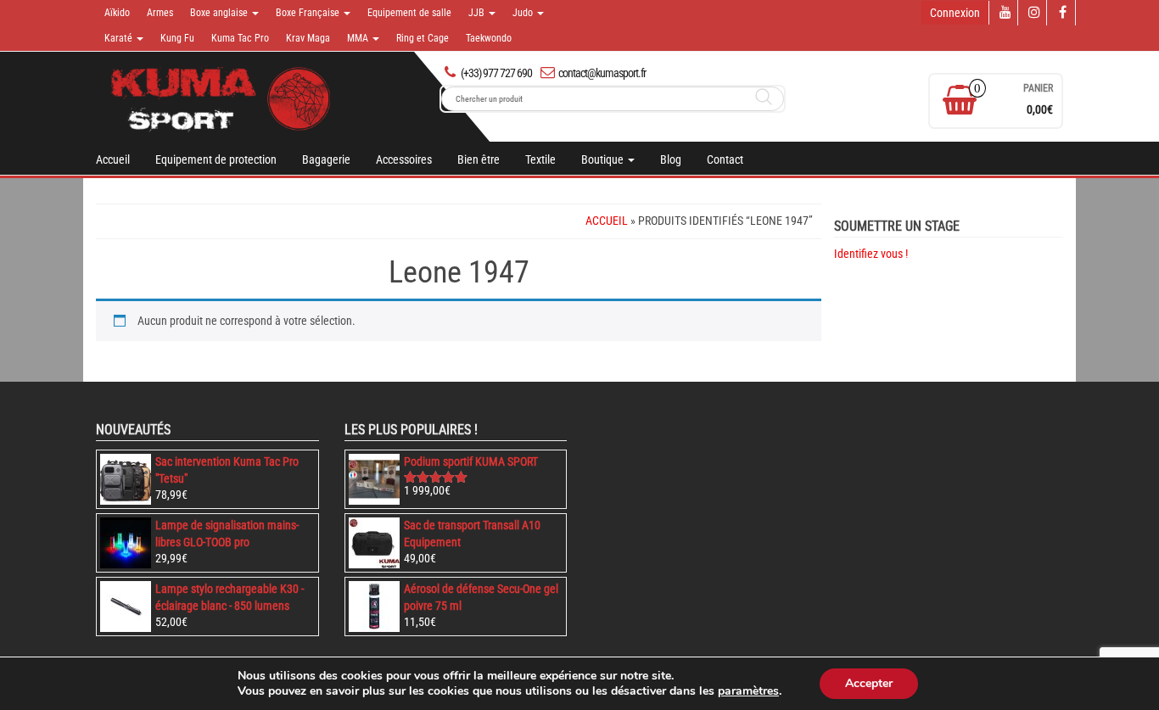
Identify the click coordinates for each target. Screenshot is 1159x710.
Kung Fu (177, 38)
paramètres (748, 691)
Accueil (113, 159)
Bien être (478, 159)
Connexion (955, 13)
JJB (477, 13)
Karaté (119, 38)
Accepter (869, 683)
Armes (160, 13)
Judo (523, 13)
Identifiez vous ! (871, 253)
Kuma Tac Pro (240, 38)
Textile (540, 159)
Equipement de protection (216, 159)
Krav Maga (308, 38)
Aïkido (117, 13)
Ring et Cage (422, 38)
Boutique (603, 159)
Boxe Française (309, 13)
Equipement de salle (409, 13)
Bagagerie (326, 159)
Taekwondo (489, 38)
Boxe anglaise (220, 13)
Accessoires (404, 159)
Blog (670, 159)
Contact (725, 159)
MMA (359, 38)
